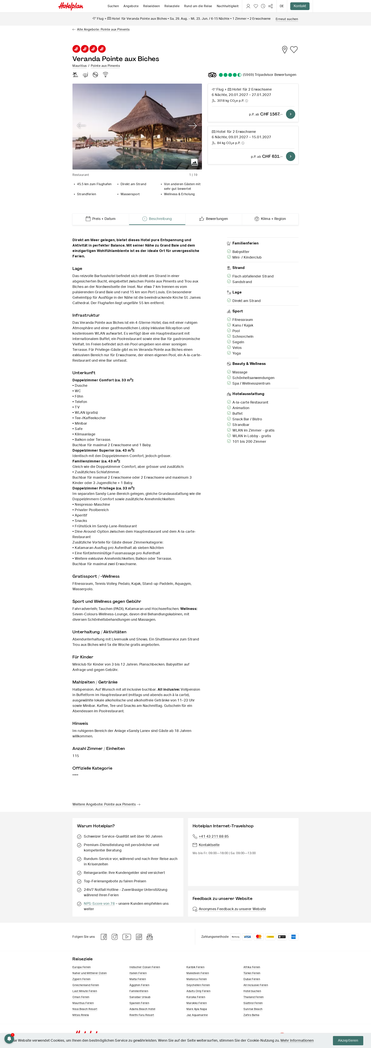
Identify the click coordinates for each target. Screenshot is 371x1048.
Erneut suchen (287, 19)
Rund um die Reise (198, 6)
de (282, 6)
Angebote (131, 6)
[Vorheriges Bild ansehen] (81, 126)
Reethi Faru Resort (141, 1015)
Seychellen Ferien (198, 985)
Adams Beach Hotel (142, 1009)
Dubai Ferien (251, 979)
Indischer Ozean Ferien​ (144, 967)
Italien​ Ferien (138, 973)
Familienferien (138, 991)
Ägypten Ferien (139, 985)
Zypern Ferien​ (81, 979)
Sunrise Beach (253, 1009)
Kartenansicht (284, 49)
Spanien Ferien (139, 1003)
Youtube (127, 937)
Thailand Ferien (253, 997)
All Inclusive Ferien (255, 985)
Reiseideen (151, 6)
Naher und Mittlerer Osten (89, 973)
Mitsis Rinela (80, 1015)
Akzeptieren (348, 1040)
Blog (139, 937)
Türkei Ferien (251, 973)
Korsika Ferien (195, 997)
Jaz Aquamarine (197, 1015)
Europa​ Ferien (81, 967)
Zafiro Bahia (251, 1015)
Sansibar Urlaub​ (140, 997)
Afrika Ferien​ (251, 967)
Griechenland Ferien (85, 985)
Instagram (115, 937)
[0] (256, 6)
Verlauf (263, 6)
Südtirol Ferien (253, 1003)
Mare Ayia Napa (196, 1009)
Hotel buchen (252, 991)
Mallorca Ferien (196, 979)
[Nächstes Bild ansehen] (192, 126)
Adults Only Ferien (198, 991)
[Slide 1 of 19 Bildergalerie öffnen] (137, 127)
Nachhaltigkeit (228, 6)
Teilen (270, 6)
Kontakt (300, 6)
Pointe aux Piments (105, 65)
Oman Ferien (80, 997)
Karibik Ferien (195, 967)
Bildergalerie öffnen (194, 162)
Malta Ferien (137, 979)
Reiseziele (172, 6)
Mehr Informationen (297, 1040)
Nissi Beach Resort (84, 1009)
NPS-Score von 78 (99, 904)
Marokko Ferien (196, 1003)
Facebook (104, 937)
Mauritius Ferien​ (83, 1003)
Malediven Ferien (197, 973)
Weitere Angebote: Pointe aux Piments (104, 804)
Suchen (113, 6)
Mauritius (79, 65)
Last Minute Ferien (84, 991)
